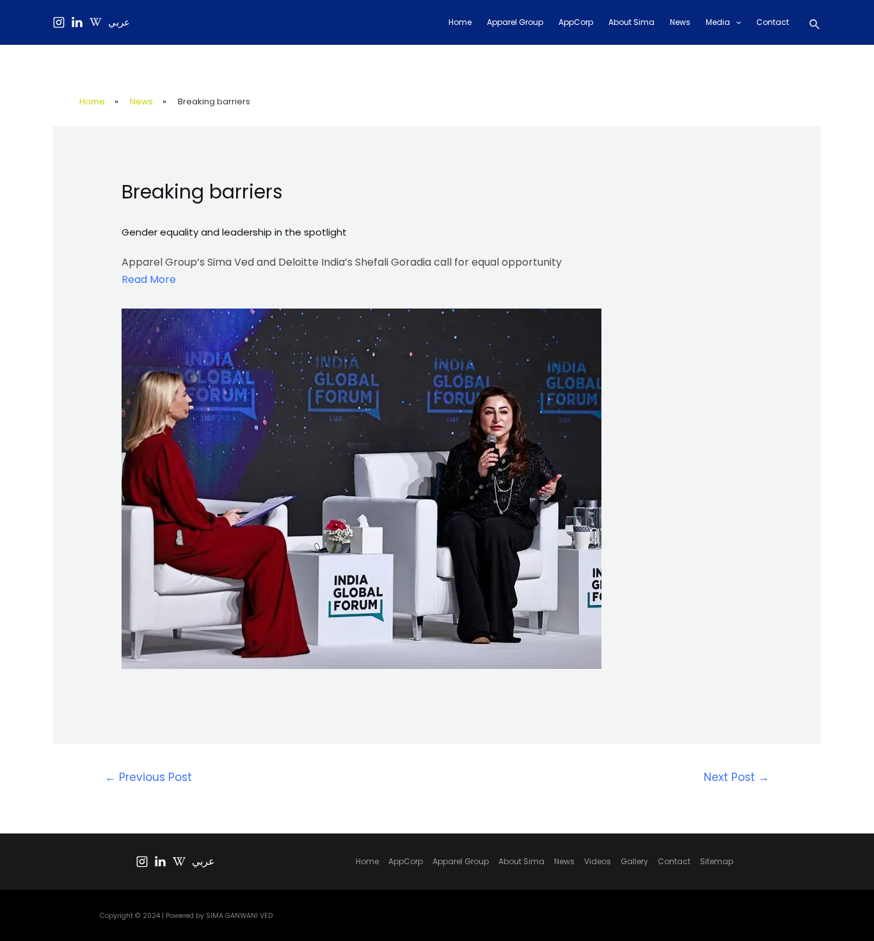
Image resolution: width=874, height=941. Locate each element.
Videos (597, 861)
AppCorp (576, 22)
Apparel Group (515, 22)
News (680, 22)
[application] (735, 22)
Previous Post (148, 777)
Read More (149, 279)
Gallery (634, 861)
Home (460, 22)
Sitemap (716, 861)
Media (718, 22)
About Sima (631, 22)
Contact (772, 22)
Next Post (736, 777)
